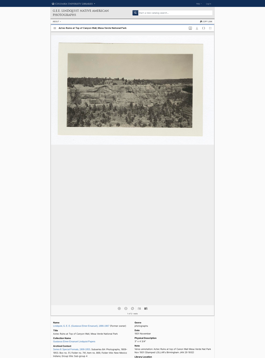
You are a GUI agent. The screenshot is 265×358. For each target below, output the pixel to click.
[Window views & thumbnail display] (190, 28)
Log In (208, 4)
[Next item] (146, 308)
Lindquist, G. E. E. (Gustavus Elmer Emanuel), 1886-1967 (81, 326)
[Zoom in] (119, 308)
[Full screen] (210, 28)
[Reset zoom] (132, 308)
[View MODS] (203, 28)
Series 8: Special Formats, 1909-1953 (71, 349)
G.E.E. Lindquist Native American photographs (81, 13)
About (56, 21)
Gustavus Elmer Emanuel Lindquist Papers (74, 341)
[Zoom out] (126, 308)
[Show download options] (197, 28)
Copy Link (207, 21)
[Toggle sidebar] (54, 28)
